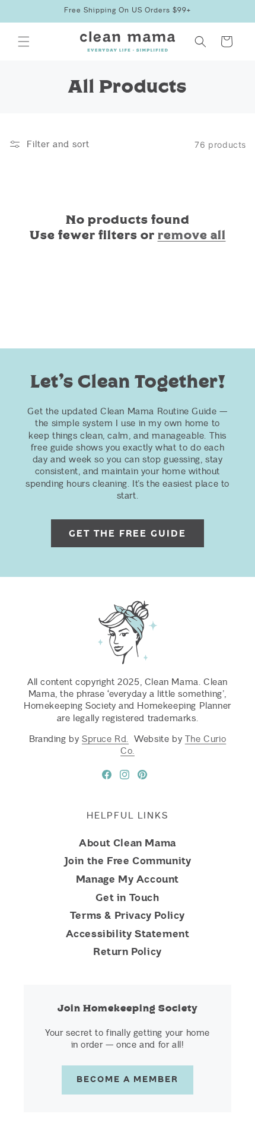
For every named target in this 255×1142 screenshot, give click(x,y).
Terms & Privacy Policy (127, 915)
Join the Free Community (128, 861)
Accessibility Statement (128, 934)
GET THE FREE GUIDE (127, 533)
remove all (192, 235)
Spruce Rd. (105, 739)
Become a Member (127, 1079)
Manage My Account (127, 879)
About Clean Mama (127, 843)
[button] (24, 41)
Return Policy (127, 951)
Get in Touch (127, 897)
